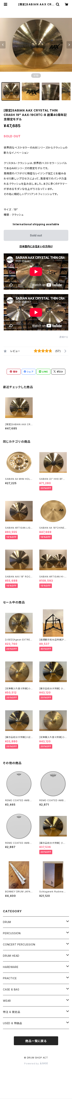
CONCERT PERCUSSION (19, 944)
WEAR (7, 1000)
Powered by (32, 1063)
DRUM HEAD (11, 955)
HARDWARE (10, 967)
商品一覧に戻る (36, 1041)
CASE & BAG (11, 989)
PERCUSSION (12, 933)
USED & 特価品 (12, 1023)
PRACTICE (10, 978)
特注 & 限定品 (11, 1011)
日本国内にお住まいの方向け (36, 246)
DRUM (7, 922)
